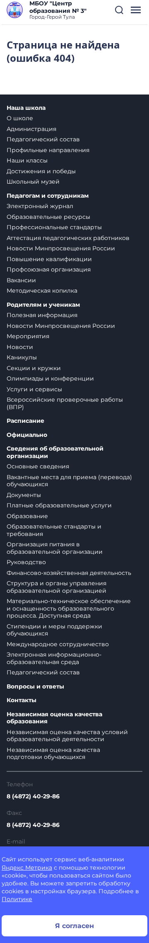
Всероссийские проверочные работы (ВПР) (65, 403)
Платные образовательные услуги (59, 505)
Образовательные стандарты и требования (54, 530)
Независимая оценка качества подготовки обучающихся (53, 753)
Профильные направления (48, 150)
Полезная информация (42, 315)
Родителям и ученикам (43, 304)
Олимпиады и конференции (50, 378)
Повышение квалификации (49, 259)
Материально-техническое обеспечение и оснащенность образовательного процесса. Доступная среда (69, 608)
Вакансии (21, 280)
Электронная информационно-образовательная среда (54, 658)
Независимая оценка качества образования (54, 718)
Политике (17, 899)
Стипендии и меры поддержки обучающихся (54, 630)
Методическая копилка (42, 290)
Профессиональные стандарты (54, 227)
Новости (20, 347)
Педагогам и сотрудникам (48, 195)
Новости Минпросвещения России (61, 248)
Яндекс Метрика (27, 867)
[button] (119, 10)
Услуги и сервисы (34, 389)
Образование (27, 516)
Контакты (21, 700)
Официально (27, 435)
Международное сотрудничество (58, 644)
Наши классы (27, 160)
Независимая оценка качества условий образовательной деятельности (67, 735)
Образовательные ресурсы (48, 217)
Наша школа (26, 108)
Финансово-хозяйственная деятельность (69, 573)
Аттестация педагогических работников (68, 238)
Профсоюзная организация (49, 269)
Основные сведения (38, 466)
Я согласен (74, 926)
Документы (24, 495)
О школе (20, 118)
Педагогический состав (43, 139)
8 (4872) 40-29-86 (33, 796)
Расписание (25, 420)
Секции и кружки (34, 368)
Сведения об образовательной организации (55, 452)
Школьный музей (33, 181)
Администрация (31, 129)
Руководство (26, 562)
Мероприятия (28, 336)
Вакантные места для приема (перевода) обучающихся (69, 480)
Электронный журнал (40, 206)
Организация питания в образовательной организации (55, 548)
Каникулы (22, 357)
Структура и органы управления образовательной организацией (56, 586)
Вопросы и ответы (35, 686)
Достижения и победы (41, 171)
